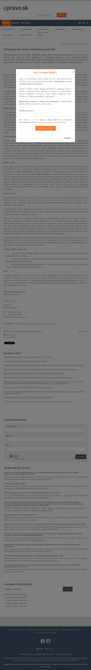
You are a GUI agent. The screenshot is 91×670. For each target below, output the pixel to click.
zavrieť (67, 138)
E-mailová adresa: (26, 111)
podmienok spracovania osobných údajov (50, 122)
